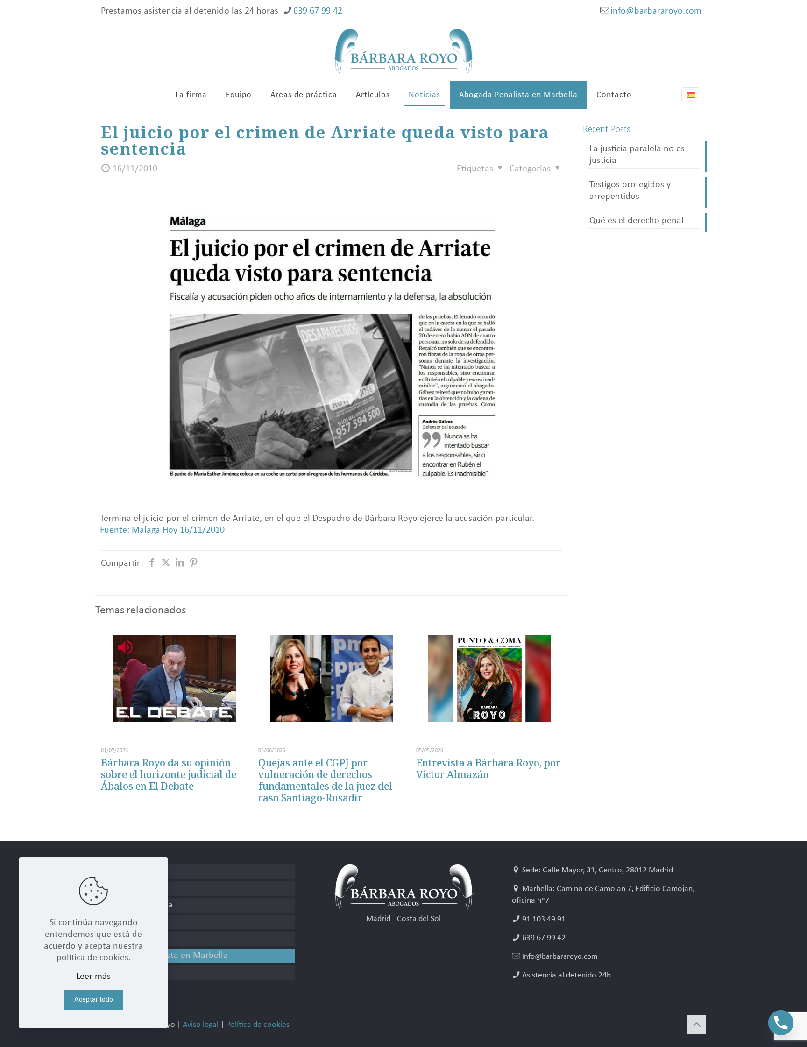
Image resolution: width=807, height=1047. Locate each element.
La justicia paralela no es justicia (637, 154)
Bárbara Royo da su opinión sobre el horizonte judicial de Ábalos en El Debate (168, 774)
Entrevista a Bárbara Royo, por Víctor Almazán (488, 768)
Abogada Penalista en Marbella (167, 955)
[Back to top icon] (696, 1024)
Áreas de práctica (139, 905)
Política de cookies (258, 1024)
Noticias (121, 938)
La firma (121, 871)
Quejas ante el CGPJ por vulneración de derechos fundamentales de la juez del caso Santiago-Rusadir (325, 780)
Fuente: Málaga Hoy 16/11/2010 (162, 530)
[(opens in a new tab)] (331, 678)
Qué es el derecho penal (636, 220)
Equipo (120, 888)
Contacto (124, 972)
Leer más (93, 976)
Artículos (123, 922)
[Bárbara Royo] (403, 51)
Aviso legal (201, 1024)
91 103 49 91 (544, 919)
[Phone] (780, 1022)
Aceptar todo (93, 999)
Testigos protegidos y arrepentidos (630, 190)
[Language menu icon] (690, 95)
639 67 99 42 (317, 11)
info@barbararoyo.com (655, 11)
